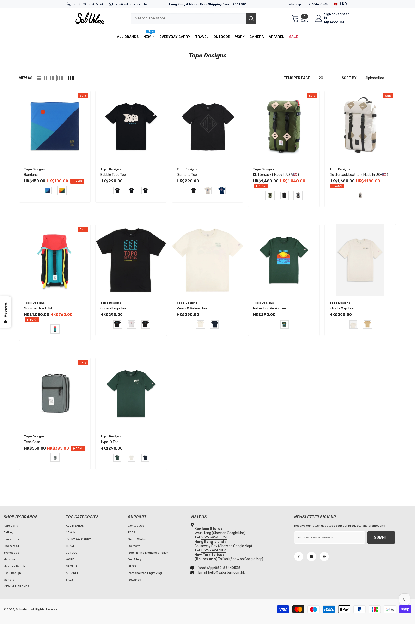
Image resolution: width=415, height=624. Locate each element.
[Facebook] (298, 556)
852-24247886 (213, 550)
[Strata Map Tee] (360, 260)
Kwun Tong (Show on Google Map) (220, 533)
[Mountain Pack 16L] (54, 260)
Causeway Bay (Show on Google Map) (223, 546)
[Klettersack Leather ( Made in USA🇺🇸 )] (360, 126)
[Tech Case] (54, 393)
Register (342, 14)
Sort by (349, 78)
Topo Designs (34, 169)
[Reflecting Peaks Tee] (283, 260)
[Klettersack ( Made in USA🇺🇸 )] (283, 126)
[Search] (193, 18)
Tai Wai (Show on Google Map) (229, 559)
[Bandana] (54, 126)
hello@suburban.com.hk (131, 4)
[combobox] (188, 18)
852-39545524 (214, 537)
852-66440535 (227, 568)
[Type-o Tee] (131, 393)
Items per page (296, 78)
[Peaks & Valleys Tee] (207, 260)
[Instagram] (311, 556)
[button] (39, 78)
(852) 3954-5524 (91, 4)
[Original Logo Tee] (131, 260)
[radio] (47, 190)
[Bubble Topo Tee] (131, 126)
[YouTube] (324, 556)
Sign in (327, 16)
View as (25, 78)
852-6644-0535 (316, 4)
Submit (381, 537)
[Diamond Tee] (207, 126)
